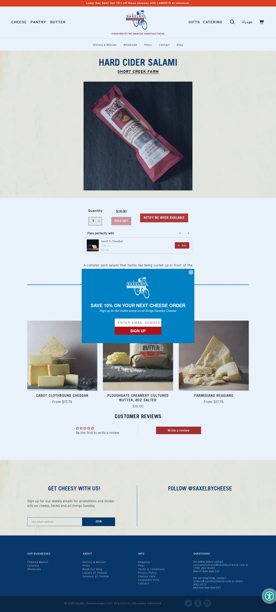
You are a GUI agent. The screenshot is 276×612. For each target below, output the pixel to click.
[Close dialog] (191, 272)
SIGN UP (138, 330)
